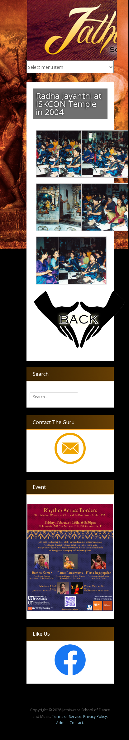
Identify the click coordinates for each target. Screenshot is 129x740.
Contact (76, 722)
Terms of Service (66, 716)
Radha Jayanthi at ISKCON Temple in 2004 (69, 103)
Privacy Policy (95, 716)
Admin (62, 722)
